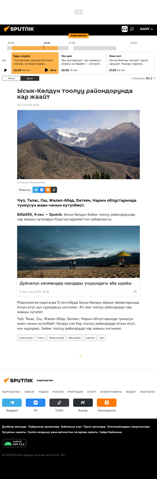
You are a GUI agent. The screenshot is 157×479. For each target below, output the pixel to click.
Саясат (29, 391)
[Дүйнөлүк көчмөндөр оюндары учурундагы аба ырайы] (78, 252)
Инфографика (111, 391)
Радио (43, 391)
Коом (41, 337)
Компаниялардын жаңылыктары (128, 426)
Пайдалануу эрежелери (43, 426)
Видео (131, 391)
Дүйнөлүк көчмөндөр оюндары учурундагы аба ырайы (76, 283)
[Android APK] (14, 443)
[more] (135, 291)
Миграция (75, 391)
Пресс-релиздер (94, 426)
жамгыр (90, 337)
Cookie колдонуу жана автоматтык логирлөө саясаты (63, 432)
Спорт (91, 391)
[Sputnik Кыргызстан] (20, 32)
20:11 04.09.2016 (28, 105)
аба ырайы (75, 337)
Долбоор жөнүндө (14, 426)
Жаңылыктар (56, 337)
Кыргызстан (26, 337)
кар (102, 337)
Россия (58, 391)
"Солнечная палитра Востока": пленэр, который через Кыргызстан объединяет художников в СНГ (33, 65)
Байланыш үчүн (71, 426)
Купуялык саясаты (14, 432)
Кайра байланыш (111, 432)
